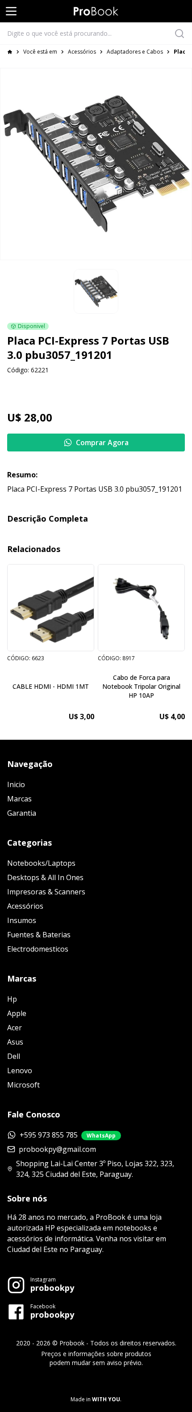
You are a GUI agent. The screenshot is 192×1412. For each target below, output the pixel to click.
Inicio (16, 784)
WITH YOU (106, 1399)
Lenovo (19, 1070)
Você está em (40, 51)
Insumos (21, 920)
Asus (15, 1042)
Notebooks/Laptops (41, 863)
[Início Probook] (96, 11)
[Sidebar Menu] (11, 11)
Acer (14, 1028)
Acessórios (82, 51)
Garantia (21, 813)
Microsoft (23, 1085)
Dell (13, 1056)
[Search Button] (182, 33)
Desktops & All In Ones (45, 877)
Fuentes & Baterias (39, 935)
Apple (16, 1013)
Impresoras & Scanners (46, 892)
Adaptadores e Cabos (135, 51)
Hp (12, 999)
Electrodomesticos (37, 949)
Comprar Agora (102, 442)
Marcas (19, 799)
